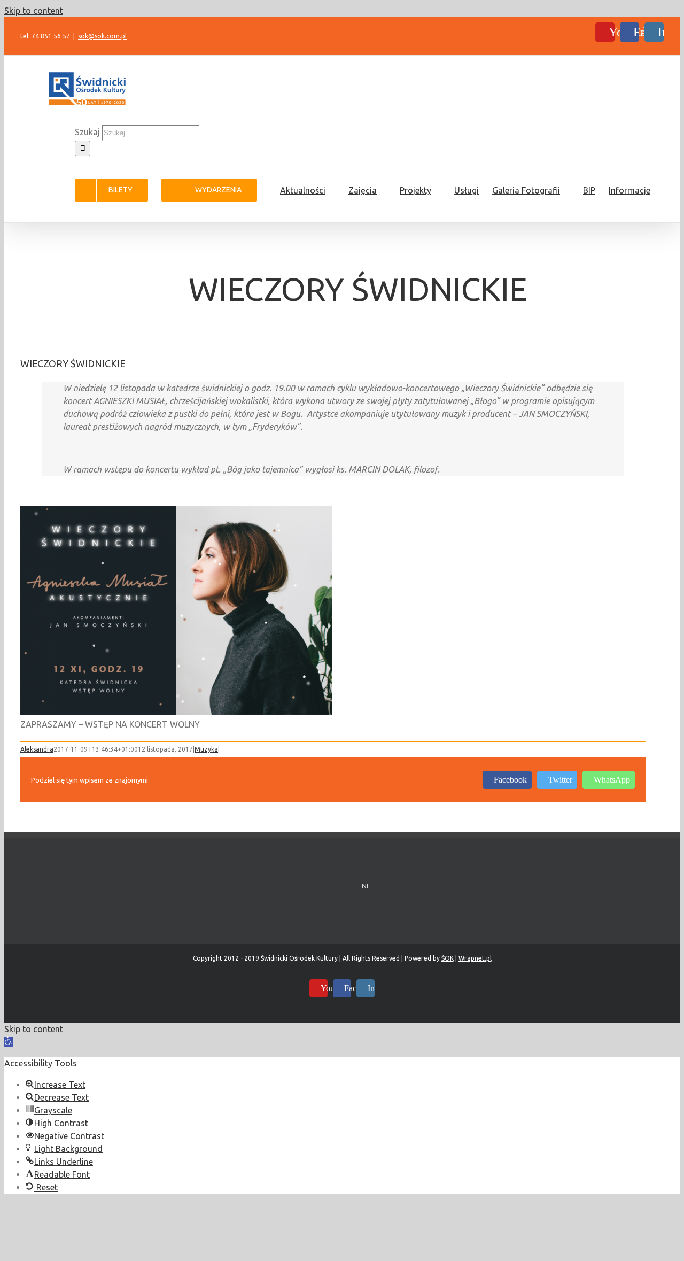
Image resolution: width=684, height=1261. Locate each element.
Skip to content (33, 11)
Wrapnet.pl (475, 958)
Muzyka (206, 749)
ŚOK (447, 958)
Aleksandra (36, 749)
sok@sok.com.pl (102, 36)
